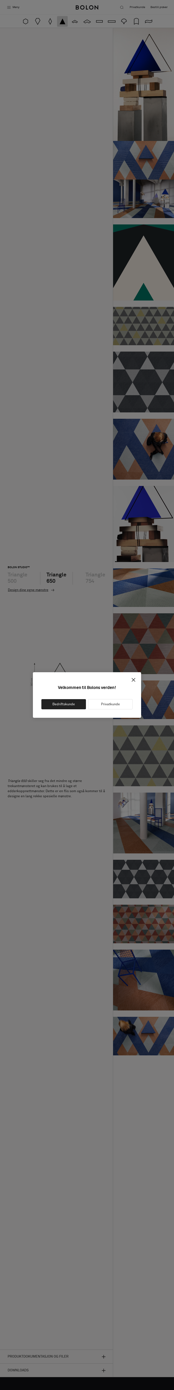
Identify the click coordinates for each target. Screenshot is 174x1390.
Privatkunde (110, 704)
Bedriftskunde (63, 704)
